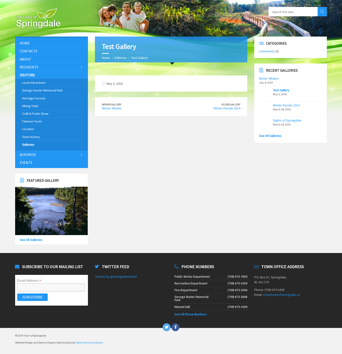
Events (26, 162)
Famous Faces (32, 121)
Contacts (28, 51)
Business (28, 154)
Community (267, 51)
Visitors (27, 75)
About (25, 59)
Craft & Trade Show (35, 113)
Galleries (120, 58)
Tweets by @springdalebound (116, 276)
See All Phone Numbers (190, 314)
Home (106, 58)
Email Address (29, 280)
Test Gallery (281, 90)
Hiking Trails (30, 106)
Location (28, 129)
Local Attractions (34, 83)
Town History (31, 137)
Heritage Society (34, 98)
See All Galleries (31, 240)
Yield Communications (89, 342)
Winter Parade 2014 (227, 108)
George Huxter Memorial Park (42, 90)
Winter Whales (112, 108)
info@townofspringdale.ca (281, 295)
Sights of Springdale (287, 120)
